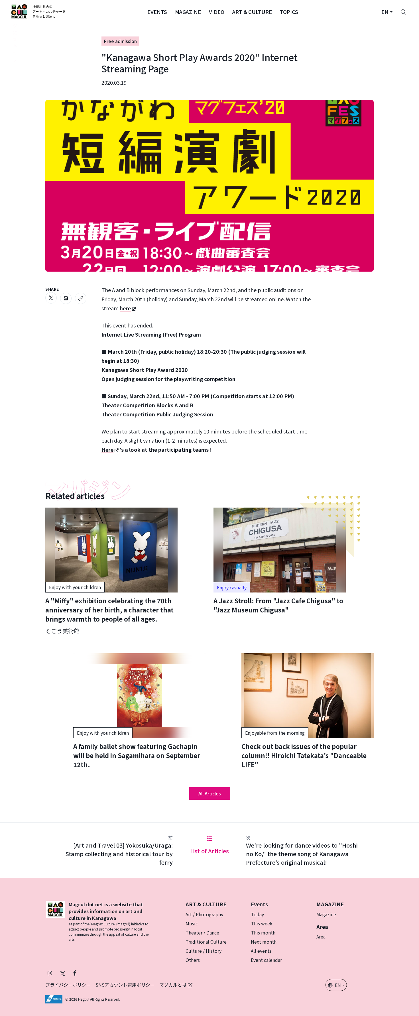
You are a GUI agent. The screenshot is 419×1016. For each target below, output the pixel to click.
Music (192, 923)
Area (321, 936)
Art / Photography (204, 914)
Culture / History (203, 950)
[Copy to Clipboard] (80, 298)
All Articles (209, 793)
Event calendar (266, 959)
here (125, 308)
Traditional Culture (206, 941)
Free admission (120, 41)
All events (261, 950)
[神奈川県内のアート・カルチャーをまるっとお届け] (38, 11)
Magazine (326, 914)
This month (263, 932)
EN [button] (338, 985)
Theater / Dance (202, 932)
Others (193, 959)
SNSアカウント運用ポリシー (125, 984)
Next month (263, 941)
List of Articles (209, 851)
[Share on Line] (66, 298)
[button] (157, 11)
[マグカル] (55, 921)
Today (257, 914)
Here (107, 449)
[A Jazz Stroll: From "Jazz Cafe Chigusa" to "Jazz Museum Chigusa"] (279, 561)
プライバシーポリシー (68, 984)
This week (261, 923)
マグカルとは (173, 984)
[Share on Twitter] (51, 298)
